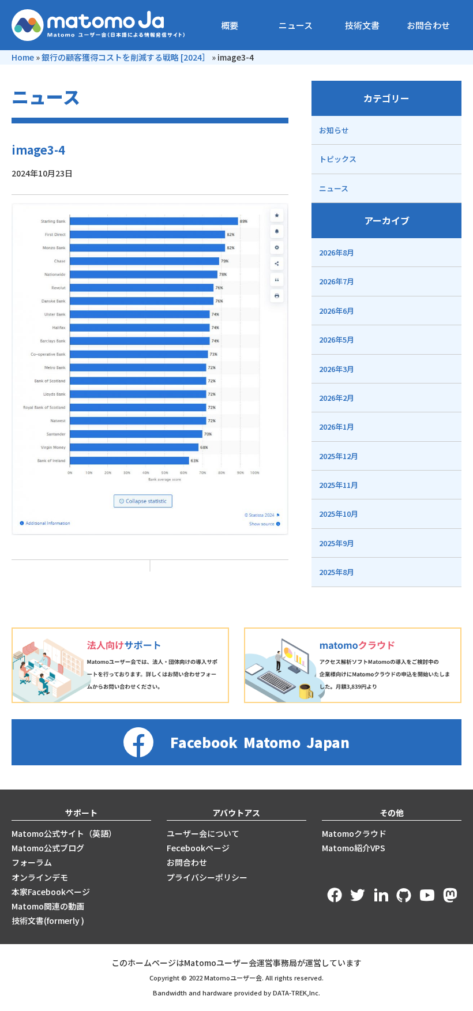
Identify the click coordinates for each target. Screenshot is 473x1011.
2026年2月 (336, 397)
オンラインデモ (40, 877)
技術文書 (362, 25)
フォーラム (32, 862)
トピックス (337, 158)
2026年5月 (336, 339)
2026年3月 (336, 368)
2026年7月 (336, 281)
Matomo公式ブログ (48, 848)
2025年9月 (336, 543)
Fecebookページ (198, 848)
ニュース (296, 25)
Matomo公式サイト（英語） (64, 833)
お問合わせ (428, 25)
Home (23, 57)
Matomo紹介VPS (353, 848)
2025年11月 (338, 484)
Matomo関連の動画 (48, 906)
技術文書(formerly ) (48, 920)
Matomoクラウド (354, 833)
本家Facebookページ (51, 891)
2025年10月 (338, 513)
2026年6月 (336, 310)
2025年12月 (338, 455)
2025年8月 (336, 571)
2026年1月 (336, 426)
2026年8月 (336, 252)
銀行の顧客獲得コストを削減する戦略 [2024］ (126, 57)
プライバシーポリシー (207, 877)
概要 (229, 25)
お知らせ (334, 130)
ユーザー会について (203, 833)
